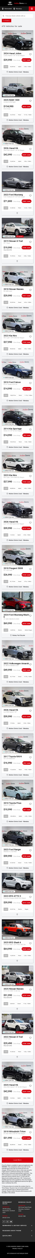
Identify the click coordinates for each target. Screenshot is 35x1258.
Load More (17, 1160)
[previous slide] (3, 40)
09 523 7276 (6, 1217)
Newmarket (8, 8)
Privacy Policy (17, 1248)
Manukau (19, 8)
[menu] (32, 8)
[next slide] (32, 40)
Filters (7, 20)
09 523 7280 (22, 1216)
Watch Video (28, 48)
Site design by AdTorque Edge (17, 1253)
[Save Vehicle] (30, 54)
